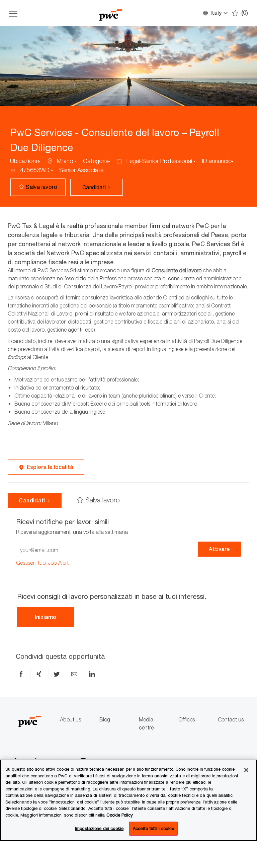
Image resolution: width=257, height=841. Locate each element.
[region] (128, 800)
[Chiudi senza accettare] (246, 770)
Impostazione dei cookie (99, 828)
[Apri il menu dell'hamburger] (13, 13)
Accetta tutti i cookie (153, 828)
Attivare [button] (219, 549)
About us (70, 719)
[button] (215, 13)
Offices (186, 719)
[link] (42, 563)
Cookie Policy (119, 815)
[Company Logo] (110, 13)
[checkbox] (38, 187)
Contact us (231, 719)
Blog (104, 719)
